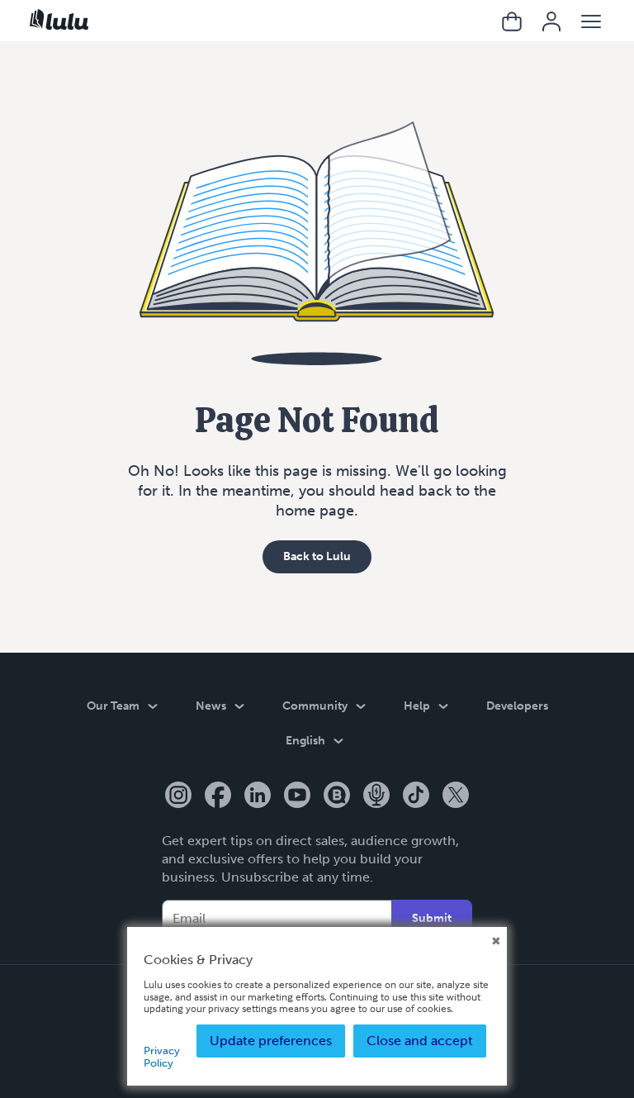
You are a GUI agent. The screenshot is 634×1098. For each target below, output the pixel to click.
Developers (517, 706)
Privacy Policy (162, 1056)
